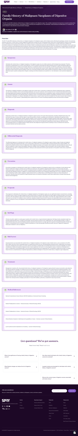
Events (64, 405)
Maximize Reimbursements (39, 402)
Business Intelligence (53, 407)
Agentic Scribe (53, 1)
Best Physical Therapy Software (69, 421)
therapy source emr (7, 410)
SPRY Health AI (5, 412)
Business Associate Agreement (50, 430)
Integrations (22, 407)
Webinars (65, 407)
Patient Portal (51, 413)
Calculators (65, 415)
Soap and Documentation (53, 410)
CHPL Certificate (59, 430)
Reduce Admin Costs (38, 405)
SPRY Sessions (66, 413)
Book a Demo (69, 1)
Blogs (64, 402)
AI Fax (50, 415)
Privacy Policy (66, 430)
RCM (50, 402)
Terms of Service (73, 430)
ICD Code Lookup (66, 418)
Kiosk (50, 418)
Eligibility (50, 405)
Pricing (58, 1)
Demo (21, 402)
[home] (7, 2)
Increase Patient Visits (38, 407)
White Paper (65, 410)
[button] (16, 1)
